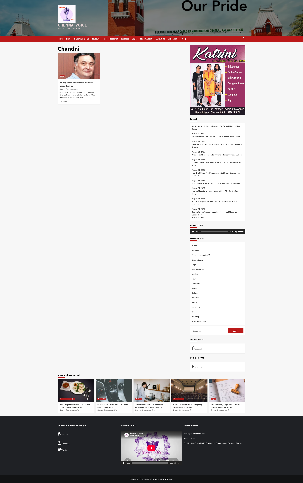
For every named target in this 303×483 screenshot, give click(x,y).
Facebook (198, 349)
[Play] (193, 231)
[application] (217, 231)
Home (60, 38)
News (68, 38)
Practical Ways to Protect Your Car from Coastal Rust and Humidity (215, 202)
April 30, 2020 (71, 89)
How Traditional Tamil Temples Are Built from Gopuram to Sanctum (216, 174)
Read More (63, 101)
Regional (113, 38)
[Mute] (235, 231)
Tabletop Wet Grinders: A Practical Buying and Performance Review (217, 145)
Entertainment (81, 38)
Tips (104, 38)
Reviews (96, 38)
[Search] (243, 38)
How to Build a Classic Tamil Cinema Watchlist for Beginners (216, 183)
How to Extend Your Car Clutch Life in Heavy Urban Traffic (216, 136)
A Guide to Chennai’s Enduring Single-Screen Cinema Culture (217, 155)
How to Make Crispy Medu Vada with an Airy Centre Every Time (216, 192)
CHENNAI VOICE (72, 25)
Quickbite (196, 283)
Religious (195, 293)
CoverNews (157, 479)
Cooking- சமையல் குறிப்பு (201, 255)
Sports (194, 302)
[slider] (241, 231)
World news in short (200, 321)
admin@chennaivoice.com (194, 433)
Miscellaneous (146, 38)
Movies (195, 274)
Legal (134, 38)
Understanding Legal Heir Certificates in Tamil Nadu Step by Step (216, 163)
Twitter (64, 450)
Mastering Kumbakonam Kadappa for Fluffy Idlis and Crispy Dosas (216, 127)
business (125, 38)
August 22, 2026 (71, 410)
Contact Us (173, 38)
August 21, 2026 (147, 410)
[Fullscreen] (179, 463)
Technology (197, 307)
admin (63, 89)
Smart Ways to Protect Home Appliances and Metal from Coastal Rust (215, 213)
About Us (160, 38)
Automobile (197, 246)
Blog (183, 38)
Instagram (65, 444)
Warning (195, 317)
